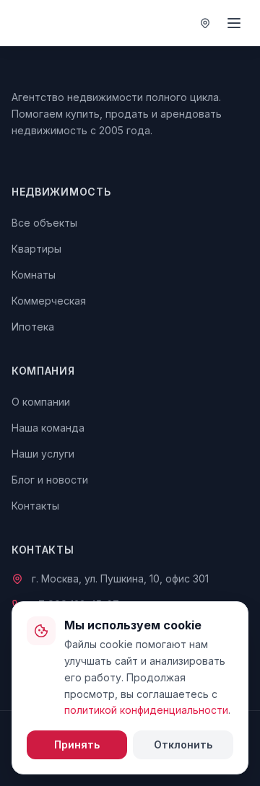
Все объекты (44, 223)
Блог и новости (50, 479)
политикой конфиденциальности (146, 710)
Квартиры (36, 249)
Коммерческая (49, 300)
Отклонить (183, 744)
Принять (77, 744)
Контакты (35, 505)
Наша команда (48, 428)
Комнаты (34, 274)
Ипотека (33, 326)
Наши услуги (43, 453)
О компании (41, 402)
